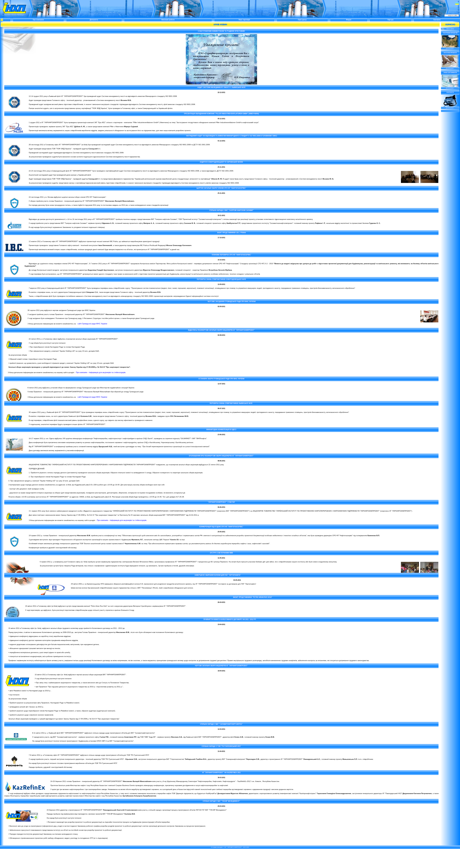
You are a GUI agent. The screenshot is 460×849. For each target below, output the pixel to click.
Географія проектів (450, 33)
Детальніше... (450, 48)
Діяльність (94, 20)
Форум (348, 20)
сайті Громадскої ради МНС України (92, 324)
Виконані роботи (168, 20)
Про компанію (38, 20)
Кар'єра (390, 20)
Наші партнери (244, 20)
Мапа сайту (450, 28)
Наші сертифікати (450, 72)
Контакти (437, 20)
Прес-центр (302, 20)
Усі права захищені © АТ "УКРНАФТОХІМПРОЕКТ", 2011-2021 (230, 847)
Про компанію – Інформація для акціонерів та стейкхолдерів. (101, 372)
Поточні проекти (450, 52)
